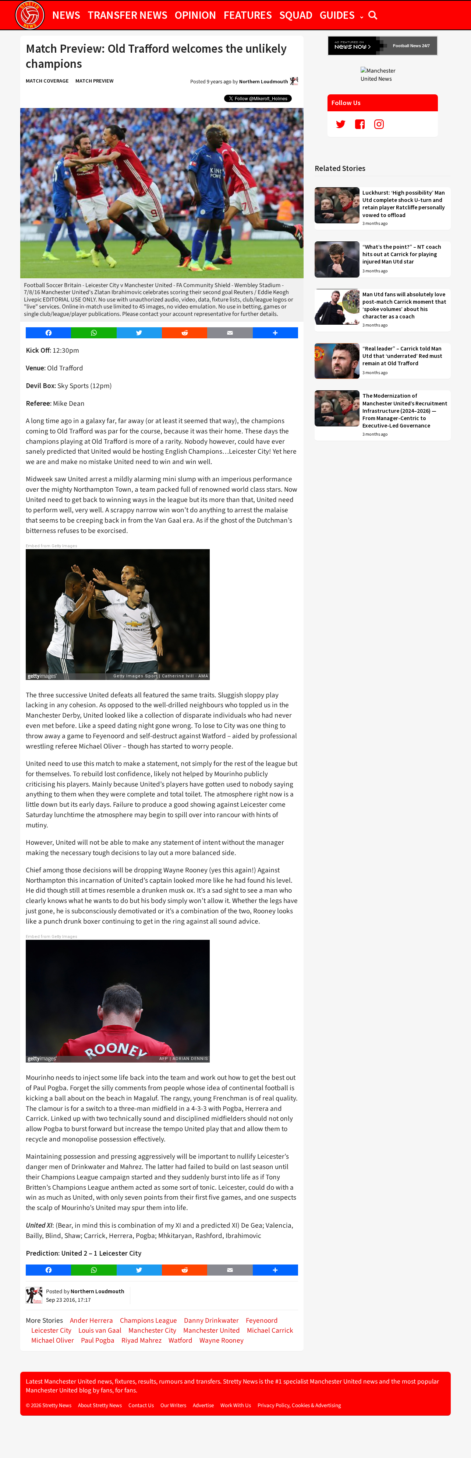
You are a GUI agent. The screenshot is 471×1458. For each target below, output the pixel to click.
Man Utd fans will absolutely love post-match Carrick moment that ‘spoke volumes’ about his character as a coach (404, 305)
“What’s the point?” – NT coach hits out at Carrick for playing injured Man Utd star (401, 254)
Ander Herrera (91, 1320)
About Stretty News (100, 1405)
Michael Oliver (52, 1340)
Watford (180, 1340)
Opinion (195, 15)
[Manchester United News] (383, 74)
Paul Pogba (97, 1340)
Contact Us (141, 1405)
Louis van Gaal (99, 1330)
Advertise (203, 1405)
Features (248, 15)
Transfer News (127, 15)
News (66, 15)
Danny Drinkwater (211, 1320)
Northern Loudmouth (263, 81)
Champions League (148, 1320)
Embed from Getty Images (51, 546)
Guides (337, 15)
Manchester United (211, 1330)
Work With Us (235, 1405)
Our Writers (173, 1405)
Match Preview (94, 80)
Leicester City (51, 1330)
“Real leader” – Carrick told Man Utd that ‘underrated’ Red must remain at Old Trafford (402, 356)
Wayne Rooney (221, 1340)
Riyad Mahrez (141, 1340)
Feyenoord (262, 1320)
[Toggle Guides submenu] (362, 14)
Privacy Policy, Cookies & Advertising (299, 1405)
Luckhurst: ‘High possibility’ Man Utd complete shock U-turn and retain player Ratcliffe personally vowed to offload (403, 204)
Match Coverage (47, 80)
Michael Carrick (270, 1330)
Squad (295, 15)
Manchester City (152, 1330)
